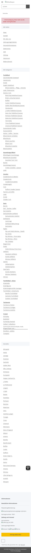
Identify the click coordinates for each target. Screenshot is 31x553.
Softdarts (6, 251)
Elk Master (6, 372)
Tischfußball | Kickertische (11, 291)
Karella (5, 459)
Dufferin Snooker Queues (12, 189)
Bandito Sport (7, 443)
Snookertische (7, 179)
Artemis (5, 436)
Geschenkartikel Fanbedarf (11, 78)
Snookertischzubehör (11, 182)
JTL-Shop (18, 551)
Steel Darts (6, 269)
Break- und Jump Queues (12, 98)
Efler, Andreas (7, 368)
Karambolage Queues (9, 165)
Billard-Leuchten (10, 141)
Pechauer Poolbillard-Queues (13, 115)
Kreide (5, 83)
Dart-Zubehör (7, 211)
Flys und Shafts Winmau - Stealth (14, 231)
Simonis (5, 469)
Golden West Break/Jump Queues (15, 105)
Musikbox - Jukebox (8, 331)
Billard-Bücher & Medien (10, 136)
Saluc (4, 410)
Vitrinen (5, 277)
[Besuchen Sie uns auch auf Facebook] (3, 540)
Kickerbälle (6, 283)
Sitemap (5, 55)
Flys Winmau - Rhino (11, 239)
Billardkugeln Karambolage (11, 155)
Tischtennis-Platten (8, 305)
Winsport (6, 482)
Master (5, 394)
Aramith (5, 478)
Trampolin (6, 333)
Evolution (6, 359)
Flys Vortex (8, 234)
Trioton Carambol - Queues (13, 168)
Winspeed (6, 349)
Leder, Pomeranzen (8, 90)
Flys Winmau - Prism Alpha (13, 236)
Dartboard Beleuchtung (12, 224)
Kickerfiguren (7, 286)
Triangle (5, 417)
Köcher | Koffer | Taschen (10, 133)
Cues (4, 187)
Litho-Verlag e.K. (8, 475)
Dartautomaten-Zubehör (12, 216)
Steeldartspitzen (10, 267)
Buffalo (7, 100)
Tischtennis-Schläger (9, 307)
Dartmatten (8, 226)
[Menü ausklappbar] (2, 1)
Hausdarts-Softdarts (11, 254)
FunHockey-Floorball (9, 321)
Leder (5, 170)
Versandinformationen (9, 45)
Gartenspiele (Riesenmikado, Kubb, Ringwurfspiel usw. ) (13, 327)
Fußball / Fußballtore (9, 324)
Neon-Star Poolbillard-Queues (14, 113)
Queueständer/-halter (9, 128)
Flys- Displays (9, 241)
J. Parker (5, 381)
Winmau (5, 472)
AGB (4, 52)
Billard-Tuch (8, 143)
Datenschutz (7, 48)
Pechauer (6, 401)
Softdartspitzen (9, 264)
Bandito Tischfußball (11, 293)
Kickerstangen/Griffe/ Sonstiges (12, 288)
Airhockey (6, 316)
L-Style (5, 391)
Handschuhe (7, 80)
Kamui (5, 462)
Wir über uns (7, 39)
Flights (5, 229)
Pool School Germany (9, 465)
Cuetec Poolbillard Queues (13, 103)
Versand (23, 544)
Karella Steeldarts (10, 272)
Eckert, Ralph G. (7, 456)
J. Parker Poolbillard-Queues (13, 110)
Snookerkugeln (7, 184)
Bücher (5, 162)
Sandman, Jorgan (8, 414)
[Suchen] (28, 6)
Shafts (5, 246)
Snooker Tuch (7, 199)
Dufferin (5, 452)
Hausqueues (9, 108)
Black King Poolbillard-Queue (13, 95)
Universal (6, 423)
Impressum (6, 58)
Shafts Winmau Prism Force (13, 249)
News (4, 32)
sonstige (5, 356)
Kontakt (5, 35)
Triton (5, 420)
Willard (5, 433)
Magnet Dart (7, 244)
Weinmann (6, 427)
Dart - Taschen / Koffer (9, 208)
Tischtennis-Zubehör (9, 310)
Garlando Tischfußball (11, 296)
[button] (22, 2)
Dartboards (6, 218)
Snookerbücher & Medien (10, 177)
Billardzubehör (7, 148)
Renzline (5, 404)
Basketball (6, 319)
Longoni (5, 388)
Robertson (6, 407)
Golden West (7, 365)
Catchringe (8, 221)
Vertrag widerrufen (15, 534)
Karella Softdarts (10, 256)
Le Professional (7, 385)
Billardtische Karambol (9, 157)
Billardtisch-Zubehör (11, 146)
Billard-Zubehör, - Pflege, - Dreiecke (15, 88)
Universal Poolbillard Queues (13, 126)
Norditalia (6, 398)
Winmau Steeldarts (10, 274)
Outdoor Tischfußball (11, 298)
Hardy (5, 352)
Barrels (5, 206)
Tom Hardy (8, 121)
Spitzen (5, 261)
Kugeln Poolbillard (8, 85)
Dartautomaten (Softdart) (10, 213)
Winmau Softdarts (10, 259)
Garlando (6, 362)
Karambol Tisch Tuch (11, 160)
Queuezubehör (7, 131)
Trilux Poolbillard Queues (12, 123)
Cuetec (5, 449)
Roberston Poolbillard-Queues (14, 118)
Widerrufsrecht (7, 61)
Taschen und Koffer (8, 192)
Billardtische (7, 138)
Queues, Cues (7, 93)
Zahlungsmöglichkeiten (10, 42)
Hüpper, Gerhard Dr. (9, 378)
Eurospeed (6, 375)
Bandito (5, 440)
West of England (8, 430)
